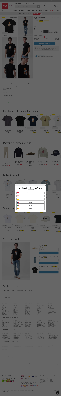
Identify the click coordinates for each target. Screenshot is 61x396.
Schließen (45, 185)
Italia (30, 205)
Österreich (30, 192)
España (30, 208)
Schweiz (30, 196)
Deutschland (30, 199)
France (30, 202)
